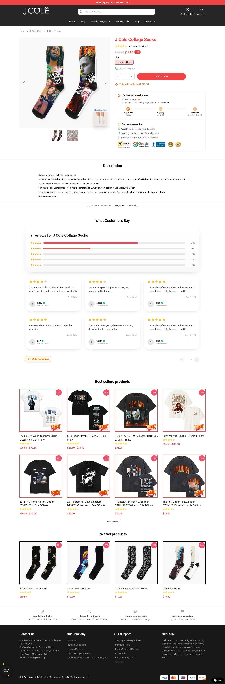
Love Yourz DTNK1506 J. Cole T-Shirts (183, 436)
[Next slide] (105, 83)
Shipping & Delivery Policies (128, 640)
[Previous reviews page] (182, 359)
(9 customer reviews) (138, 46)
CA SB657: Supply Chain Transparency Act (88, 657)
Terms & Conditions (77, 645)
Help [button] (219, 680)
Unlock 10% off (6, 670)
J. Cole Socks (54, 31)
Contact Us (120, 653)
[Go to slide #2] (72, 135)
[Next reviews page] (196, 359)
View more (112, 522)
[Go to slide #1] (56, 135)
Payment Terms (122, 645)
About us (72, 640)
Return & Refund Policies (127, 649)
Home (22, 31)
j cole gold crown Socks (33, 588)
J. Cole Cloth (36, 31)
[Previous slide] (24, 83)
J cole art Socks (171, 588)
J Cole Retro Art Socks (79, 588)
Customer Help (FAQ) (125, 657)
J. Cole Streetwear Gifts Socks (131, 588)
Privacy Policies (75, 649)
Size (117, 57)
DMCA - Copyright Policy (79, 653)
